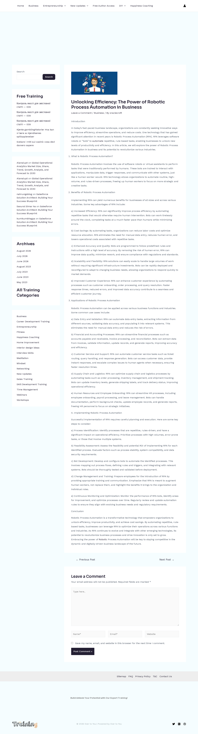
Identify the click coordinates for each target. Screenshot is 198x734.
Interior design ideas (28, 347)
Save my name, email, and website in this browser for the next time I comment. (120, 643)
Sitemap (121, 676)
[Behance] (179, 724)
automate (97, 141)
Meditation (22, 358)
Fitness (21, 332)
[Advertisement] (99, 33)
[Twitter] (173, 724)
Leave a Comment (81, 113)
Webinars (22, 394)
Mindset (21, 363)
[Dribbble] (184, 724)
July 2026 (22, 256)
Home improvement (28, 342)
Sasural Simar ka (26, 206)
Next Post (166, 559)
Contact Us (166, 676)
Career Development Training (33, 321)
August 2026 (24, 250)
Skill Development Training (32, 384)
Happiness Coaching (141, 5)
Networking (23, 368)
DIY (121, 5)
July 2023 (22, 271)
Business (33, 5)
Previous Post (85, 559)
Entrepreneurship (53, 5)
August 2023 (24, 266)
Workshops (23, 400)
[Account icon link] (184, 6)
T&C (155, 676)
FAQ (130, 676)
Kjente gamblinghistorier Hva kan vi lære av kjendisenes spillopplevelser (35, 133)
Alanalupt (22, 162)
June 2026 (22, 261)
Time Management (27, 389)
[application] (64, 6)
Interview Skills (25, 353)
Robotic (103, 539)
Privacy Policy (142, 676)
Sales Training (24, 379)
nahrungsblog (24, 194)
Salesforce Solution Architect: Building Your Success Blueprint (35, 198)
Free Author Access (104, 5)
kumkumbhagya (26, 218)
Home (20, 5)
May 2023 (22, 282)
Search (20, 71)
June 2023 (22, 277)
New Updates (77, 5)
